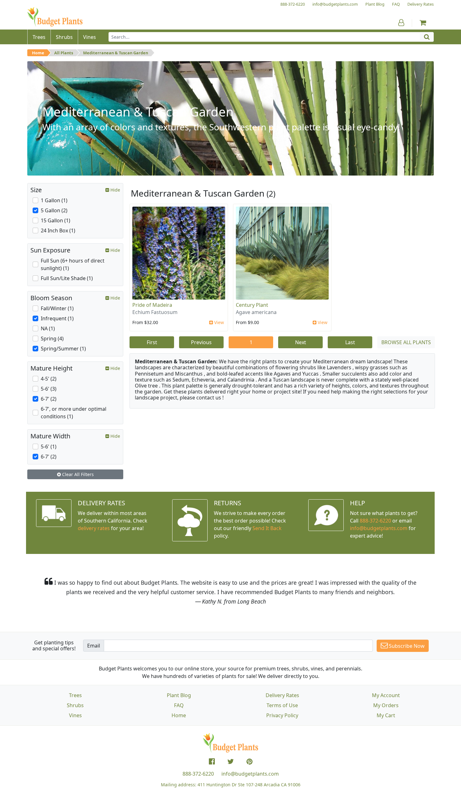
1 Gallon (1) (54, 200)
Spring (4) (52, 338)
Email (93, 645)
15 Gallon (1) (55, 220)
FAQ (179, 705)
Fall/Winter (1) (57, 308)
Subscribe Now (406, 645)
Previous (201, 342)
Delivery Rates (282, 695)
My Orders (386, 705)
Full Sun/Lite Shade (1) (67, 278)
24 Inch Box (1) (58, 230)
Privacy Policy (282, 715)
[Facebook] (212, 761)
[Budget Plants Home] (55, 17)
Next (300, 342)
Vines (75, 715)
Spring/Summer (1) (63, 348)
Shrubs (75, 705)
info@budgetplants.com (250, 773)
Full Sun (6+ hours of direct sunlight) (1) (72, 264)
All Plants (63, 53)
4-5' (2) (48, 378)
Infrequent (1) (57, 318)
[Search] (427, 37)
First (152, 342)
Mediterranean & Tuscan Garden (115, 53)
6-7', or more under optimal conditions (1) (73, 412)
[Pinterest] (249, 761)
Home (38, 53)
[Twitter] (230, 761)
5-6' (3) (48, 388)
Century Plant (252, 304)
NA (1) (48, 328)
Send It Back (267, 528)
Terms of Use (282, 705)
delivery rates (94, 528)
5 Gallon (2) (54, 210)
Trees (75, 695)
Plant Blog (179, 695)
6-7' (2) (48, 398)
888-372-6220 (375, 520)
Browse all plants (406, 342)
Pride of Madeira (152, 304)
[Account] (401, 22)
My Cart (386, 715)
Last (350, 342)
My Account (386, 695)
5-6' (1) (48, 446)
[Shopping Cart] (422, 22)
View (218, 322)
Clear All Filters (77, 474)
